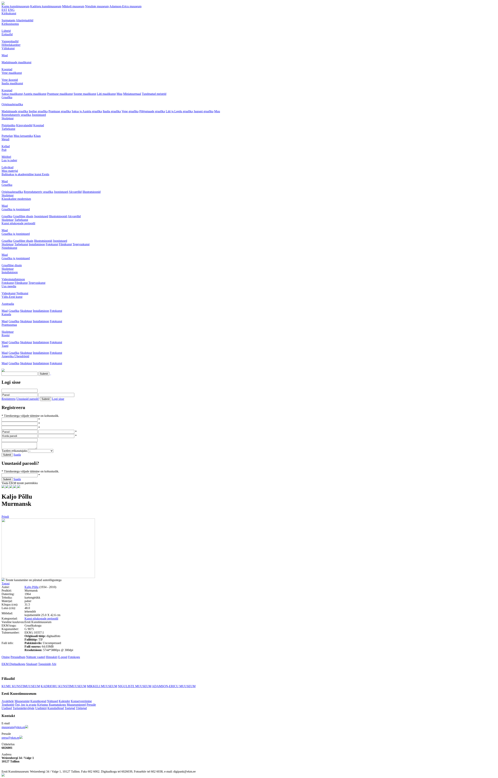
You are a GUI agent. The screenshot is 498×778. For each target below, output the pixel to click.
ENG (11, 9)
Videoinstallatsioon (13, 279)
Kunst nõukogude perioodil (18, 223)
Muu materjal (10, 170)
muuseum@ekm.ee (13, 727)
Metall (5, 139)
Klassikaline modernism (16, 198)
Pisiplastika (8, 125)
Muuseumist (22, 701)
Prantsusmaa (9, 324)
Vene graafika (130, 111)
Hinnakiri (51, 657)
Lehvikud (7, 167)
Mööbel (6, 156)
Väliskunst (8, 48)
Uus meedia (9, 286)
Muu (119, 93)
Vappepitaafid (10, 41)
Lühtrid (6, 30)
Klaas (37, 135)
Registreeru (9, 398)
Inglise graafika (38, 111)
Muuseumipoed (76, 704)
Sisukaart (31, 664)
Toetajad (70, 708)
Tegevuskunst (81, 244)
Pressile (91, 704)
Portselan (7, 135)
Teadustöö (8, 704)
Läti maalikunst (106, 93)
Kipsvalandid (24, 125)
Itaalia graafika (112, 111)
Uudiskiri (41, 708)
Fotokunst (52, 244)
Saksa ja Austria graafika (87, 111)
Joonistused (39, 114)
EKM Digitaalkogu (13, 664)
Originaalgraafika (12, 104)
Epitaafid (7, 34)
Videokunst (9, 293)
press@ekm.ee (10, 737)
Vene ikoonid (10, 79)
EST (4, 9)
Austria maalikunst (34, 93)
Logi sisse (58, 398)
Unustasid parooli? (27, 398)
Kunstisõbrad (55, 708)
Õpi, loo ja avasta (25, 704)
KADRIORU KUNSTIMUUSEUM (63, 686)
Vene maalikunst (12, 72)
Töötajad (81, 708)
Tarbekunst (8, 128)
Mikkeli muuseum (73, 6)
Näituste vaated (35, 657)
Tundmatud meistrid (154, 93)
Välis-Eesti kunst (12, 296)
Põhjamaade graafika (152, 111)
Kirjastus (42, 704)
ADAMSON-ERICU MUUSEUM (174, 686)
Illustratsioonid (91, 191)
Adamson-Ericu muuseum (125, 6)
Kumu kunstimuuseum (15, 6)
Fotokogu (74, 657)
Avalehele (8, 701)
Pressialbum (18, 657)
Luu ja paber (9, 160)
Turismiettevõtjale (23, 708)
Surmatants (8, 20)
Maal (5, 55)
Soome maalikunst (85, 93)
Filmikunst (65, 244)
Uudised (7, 708)
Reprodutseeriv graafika (16, 114)
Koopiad (7, 69)
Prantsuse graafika (59, 111)
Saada (17, 454)
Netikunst (22, 293)
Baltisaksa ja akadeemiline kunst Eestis (25, 174)
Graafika (7, 97)
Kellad (6, 146)
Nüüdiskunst (9, 247)
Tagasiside (44, 664)
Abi (54, 664)
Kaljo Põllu (32, 587)
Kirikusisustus (10, 23)
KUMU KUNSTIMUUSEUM (21, 686)
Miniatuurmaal (132, 93)
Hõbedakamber (11, 44)
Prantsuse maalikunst (60, 93)
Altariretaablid (24, 20)
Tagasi (6, 583)
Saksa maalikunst (12, 93)
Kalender (64, 701)
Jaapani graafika (203, 111)
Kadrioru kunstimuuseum (45, 6)
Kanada (6, 314)
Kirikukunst (9, 13)
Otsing (6, 657)
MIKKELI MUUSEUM (102, 686)
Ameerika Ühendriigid (15, 356)
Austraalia (8, 303)
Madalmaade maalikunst (16, 62)
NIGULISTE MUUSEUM (134, 686)
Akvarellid (75, 191)
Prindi (5, 516)
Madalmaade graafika (15, 111)
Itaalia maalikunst (12, 83)
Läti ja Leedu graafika (179, 111)
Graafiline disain (23, 216)
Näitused (52, 701)
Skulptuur (8, 118)
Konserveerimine (81, 701)
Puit (4, 149)
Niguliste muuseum (97, 6)
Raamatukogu (57, 704)
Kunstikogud (38, 701)
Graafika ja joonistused (16, 209)
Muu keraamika (23, 135)
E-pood (62, 657)
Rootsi (6, 335)
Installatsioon (37, 244)
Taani (5, 345)
